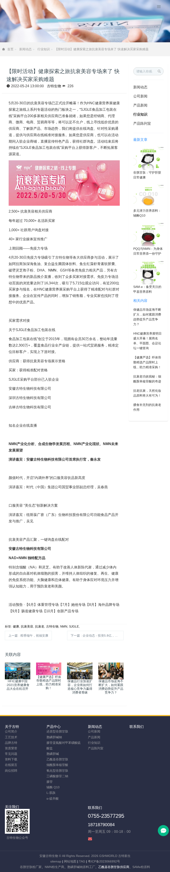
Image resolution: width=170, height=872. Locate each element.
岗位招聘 (11, 770)
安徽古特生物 (48, 856)
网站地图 (70, 861)
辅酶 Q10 (53, 787)
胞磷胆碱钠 (54, 737)
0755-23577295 (106, 816)
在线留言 (11, 765)
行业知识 (43, 49)
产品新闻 (140, 105)
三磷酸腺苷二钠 (57, 776)
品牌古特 (11, 742)
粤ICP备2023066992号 (104, 861)
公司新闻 (140, 96)
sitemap (55, 861)
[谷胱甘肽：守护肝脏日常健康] (148, 158)
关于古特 (12, 727)
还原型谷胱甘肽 (57, 731)
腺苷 (49, 781)
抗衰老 (39, 626)
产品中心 (53, 727)
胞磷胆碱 (52, 754)
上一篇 (28, 635)
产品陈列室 (142, 123)
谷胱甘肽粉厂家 (31, 867)
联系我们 (136, 727)
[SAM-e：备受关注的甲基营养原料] (148, 272)
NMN (52, 270)
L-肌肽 (51, 792)
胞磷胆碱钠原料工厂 (81, 867)
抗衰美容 (27, 626)
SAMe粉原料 (141, 867)
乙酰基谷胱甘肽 (57, 759)
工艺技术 (11, 737)
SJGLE (74, 626)
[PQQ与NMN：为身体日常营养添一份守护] (148, 234)
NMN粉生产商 (54, 867)
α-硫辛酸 (52, 798)
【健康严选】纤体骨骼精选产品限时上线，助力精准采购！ (147, 362)
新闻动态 (25, 49)
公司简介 (11, 731)
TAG (82, 861)
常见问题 (11, 754)
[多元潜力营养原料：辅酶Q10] (148, 196)
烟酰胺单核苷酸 (57, 765)
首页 (10, 49)
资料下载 (11, 759)
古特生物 (54, 86)
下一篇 (97, 635)
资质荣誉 (11, 748)
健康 (16, 626)
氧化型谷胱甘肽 (57, 770)
